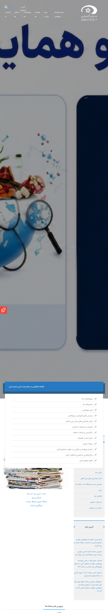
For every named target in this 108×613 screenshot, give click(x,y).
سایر (100, 490)
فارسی (23, 7)
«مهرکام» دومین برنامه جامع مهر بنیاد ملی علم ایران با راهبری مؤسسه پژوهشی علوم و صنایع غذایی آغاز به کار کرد (88, 586)
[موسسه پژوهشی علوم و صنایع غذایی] (89, 14)
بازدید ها (98, 472)
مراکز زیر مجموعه (95, 508)
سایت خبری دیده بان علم (36, 493)
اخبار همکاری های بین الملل (91, 478)
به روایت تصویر (96, 502)
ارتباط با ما (8, 14)
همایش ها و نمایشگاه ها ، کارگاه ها (88, 484)
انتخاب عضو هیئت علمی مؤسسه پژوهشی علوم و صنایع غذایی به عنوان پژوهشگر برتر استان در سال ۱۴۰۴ (88, 563)
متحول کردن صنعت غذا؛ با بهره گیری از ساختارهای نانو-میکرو (88, 574)
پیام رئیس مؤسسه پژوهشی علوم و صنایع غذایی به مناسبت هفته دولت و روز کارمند (88, 542)
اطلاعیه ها (98, 496)
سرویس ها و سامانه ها (54, 606)
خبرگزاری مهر (36, 497)
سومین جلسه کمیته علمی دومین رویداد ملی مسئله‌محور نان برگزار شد (88, 553)
